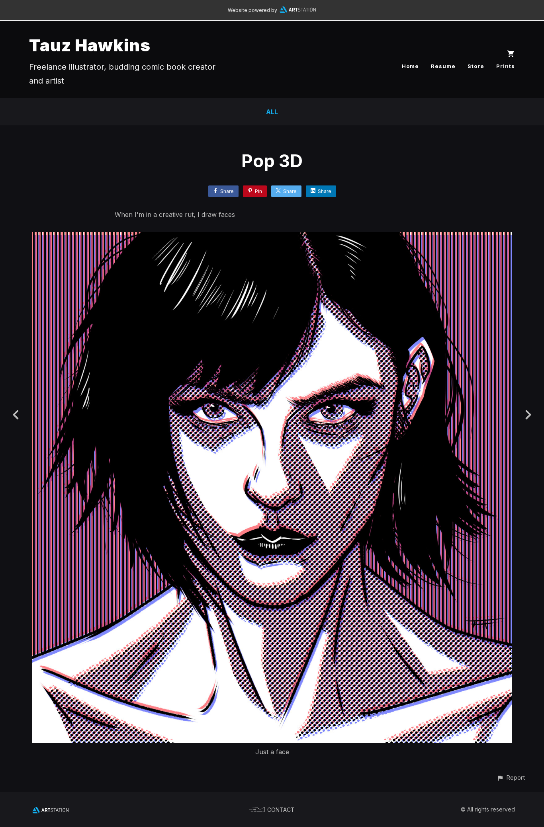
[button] (510, 777)
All (272, 112)
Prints (505, 66)
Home (410, 66)
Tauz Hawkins (90, 45)
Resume (443, 66)
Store (476, 66)
